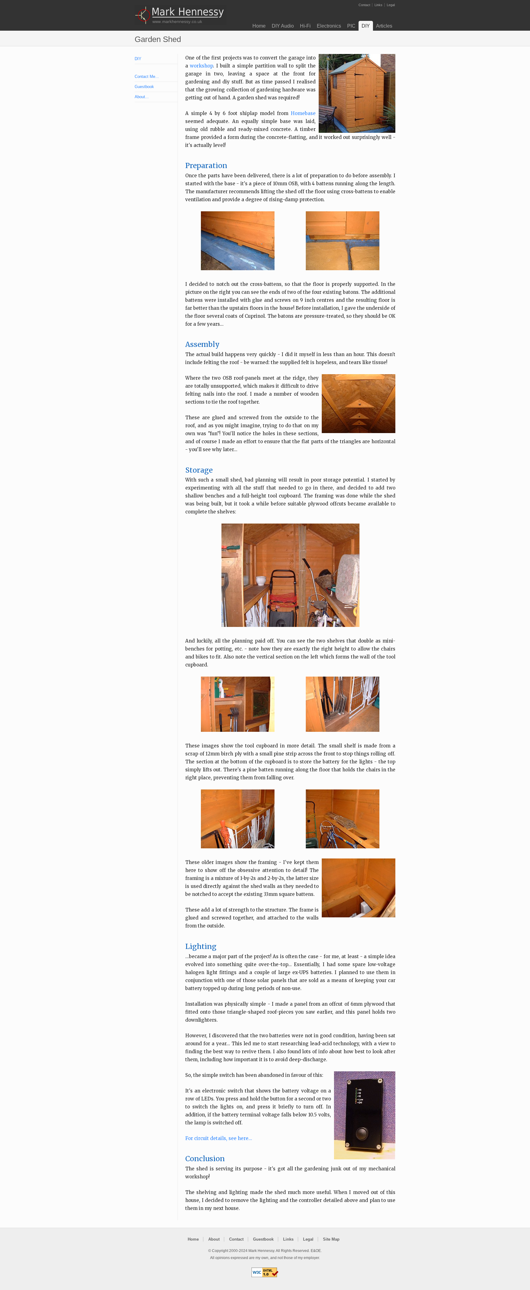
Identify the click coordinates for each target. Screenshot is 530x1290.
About (214, 1239)
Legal (391, 5)
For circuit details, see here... (218, 1138)
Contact (364, 5)
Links (378, 5)
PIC (351, 26)
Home (259, 26)
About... (142, 96)
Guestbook (144, 86)
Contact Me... (147, 76)
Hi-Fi (305, 26)
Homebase (303, 113)
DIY (366, 26)
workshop (201, 66)
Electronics (329, 26)
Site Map (331, 1239)
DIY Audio (283, 26)
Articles (384, 26)
